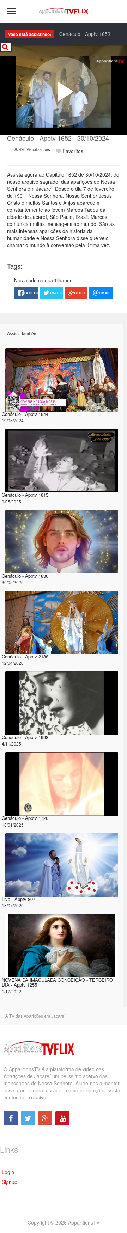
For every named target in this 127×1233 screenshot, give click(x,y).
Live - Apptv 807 (18, 899)
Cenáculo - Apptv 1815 (25, 494)
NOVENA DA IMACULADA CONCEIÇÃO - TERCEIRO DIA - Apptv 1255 (57, 982)
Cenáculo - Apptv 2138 (25, 656)
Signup (9, 1181)
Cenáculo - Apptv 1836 (25, 575)
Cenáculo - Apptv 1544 (25, 414)
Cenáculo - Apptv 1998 (25, 737)
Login (8, 1172)
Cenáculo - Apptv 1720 (25, 818)
